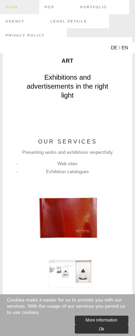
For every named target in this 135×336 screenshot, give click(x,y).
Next (116, 218)
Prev (18, 218)
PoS (49, 7)
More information (101, 320)
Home (12, 7)
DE (114, 47)
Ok (101, 329)
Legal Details (69, 21)
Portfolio (93, 7)
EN (125, 47)
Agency (15, 21)
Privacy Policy (25, 35)
